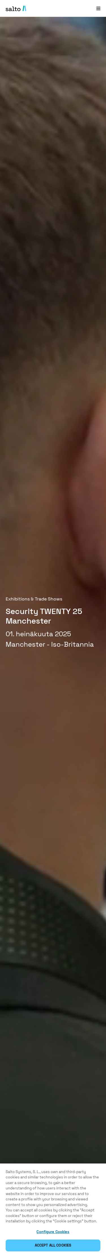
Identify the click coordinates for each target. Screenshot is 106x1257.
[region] (53, 1210)
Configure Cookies (52, 1231)
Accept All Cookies (53, 1245)
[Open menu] (98, 8)
